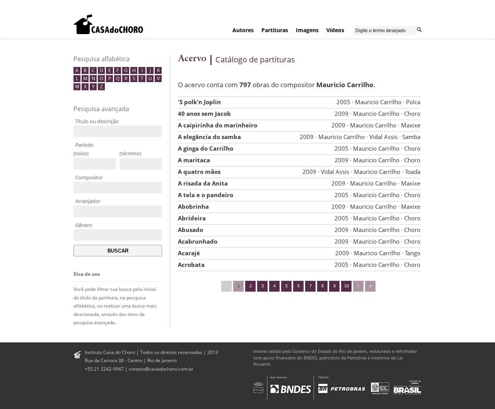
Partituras (274, 30)
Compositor (89, 177)
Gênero (83, 225)
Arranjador (87, 201)
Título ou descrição (97, 121)
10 (346, 286)
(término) (130, 153)
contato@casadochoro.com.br (161, 369)
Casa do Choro (108, 24)
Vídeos (335, 30)
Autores (243, 30)
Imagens (307, 30)
